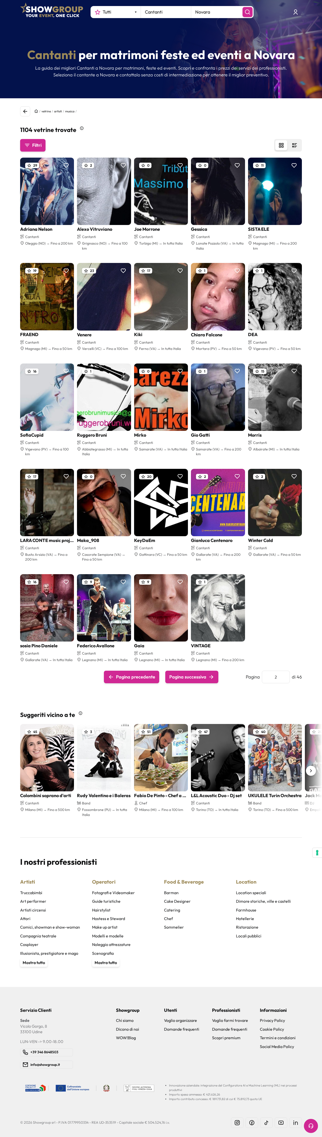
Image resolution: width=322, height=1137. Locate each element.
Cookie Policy (272, 1029)
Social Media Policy (277, 1046)
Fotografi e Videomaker (113, 892)
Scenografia (103, 953)
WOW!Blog (126, 1037)
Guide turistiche (106, 901)
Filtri (37, 145)
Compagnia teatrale (38, 935)
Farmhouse (246, 910)
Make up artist (104, 927)
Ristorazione (247, 927)
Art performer (33, 901)
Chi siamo (125, 1020)
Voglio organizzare (180, 1020)
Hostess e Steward (108, 918)
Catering (172, 910)
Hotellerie (245, 918)
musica (69, 111)
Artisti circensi (33, 910)
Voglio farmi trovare (230, 1020)
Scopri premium (226, 1037)
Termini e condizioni (278, 1037)
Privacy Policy (272, 1020)
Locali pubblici (248, 935)
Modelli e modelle (108, 935)
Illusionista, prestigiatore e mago (49, 953)
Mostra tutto (34, 962)
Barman (171, 892)
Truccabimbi (31, 892)
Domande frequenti (181, 1029)
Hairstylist (101, 910)
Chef (168, 918)
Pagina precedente (135, 677)
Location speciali (251, 892)
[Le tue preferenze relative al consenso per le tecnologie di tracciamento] (317, 852)
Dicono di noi (127, 1029)
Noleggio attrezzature (111, 944)
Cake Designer (177, 901)
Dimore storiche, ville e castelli (263, 901)
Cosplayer (29, 944)
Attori (25, 918)
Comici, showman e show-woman (50, 927)
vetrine (46, 111)
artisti (58, 111)
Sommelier (174, 927)
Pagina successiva (187, 677)
